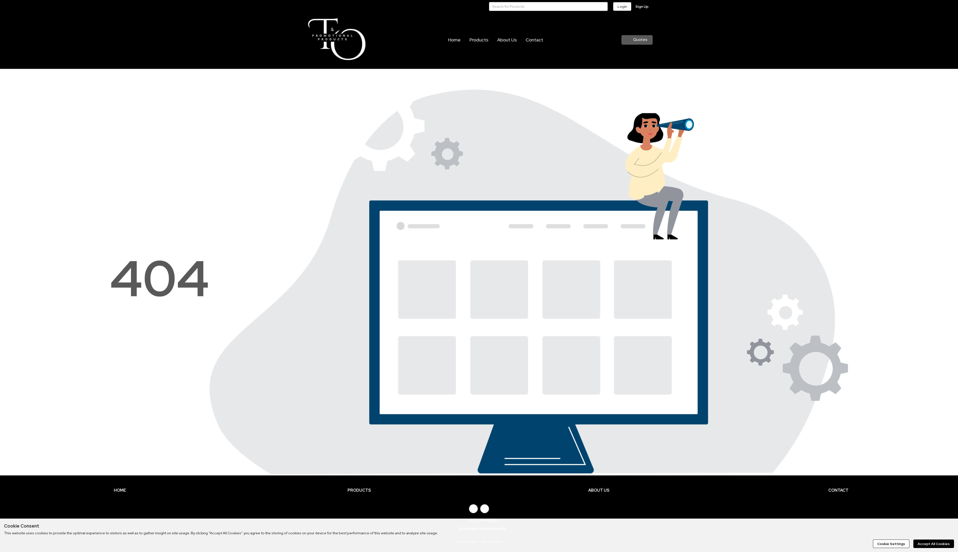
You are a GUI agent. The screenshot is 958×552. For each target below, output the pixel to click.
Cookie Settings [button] (891, 544)
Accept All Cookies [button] (934, 544)
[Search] (603, 6)
